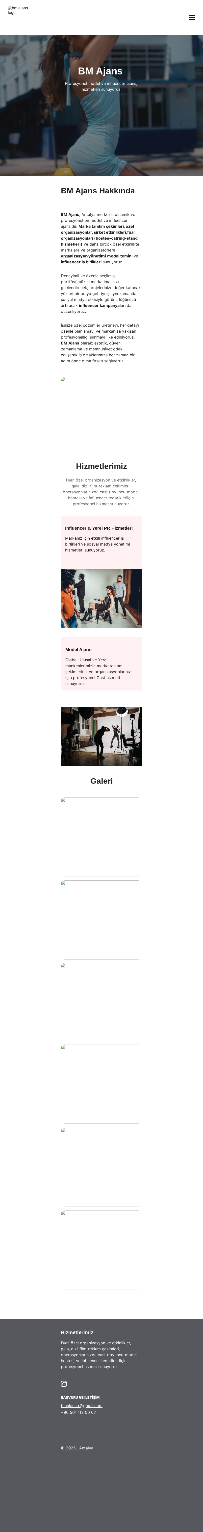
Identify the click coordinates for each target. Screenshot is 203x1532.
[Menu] (192, 17)
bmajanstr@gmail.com (81, 1405)
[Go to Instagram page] (64, 1384)
